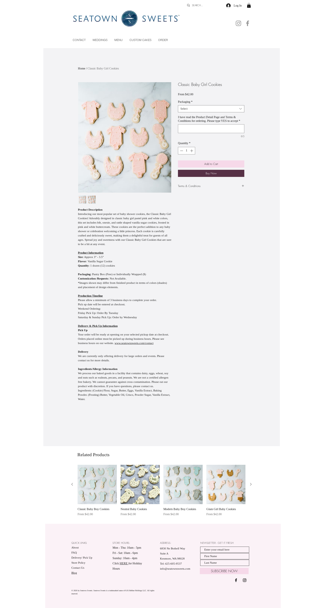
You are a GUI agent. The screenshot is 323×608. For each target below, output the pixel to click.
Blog (74, 572)
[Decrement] (181, 150)
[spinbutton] (186, 150)
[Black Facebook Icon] (236, 580)
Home (81, 68)
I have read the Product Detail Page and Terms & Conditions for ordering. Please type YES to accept (209, 118)
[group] (161, 493)
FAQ (74, 552)
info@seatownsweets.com (175, 568)
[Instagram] (238, 23)
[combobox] (211, 108)
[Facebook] (247, 23)
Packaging (185, 101)
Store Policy (78, 562)
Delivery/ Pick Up (82, 557)
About (75, 547)
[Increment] (192, 150)
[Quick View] (97, 484)
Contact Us (77, 567)
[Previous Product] (72, 484)
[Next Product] (251, 484)
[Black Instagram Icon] (244, 580)
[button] (249, 5)
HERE (124, 563)
